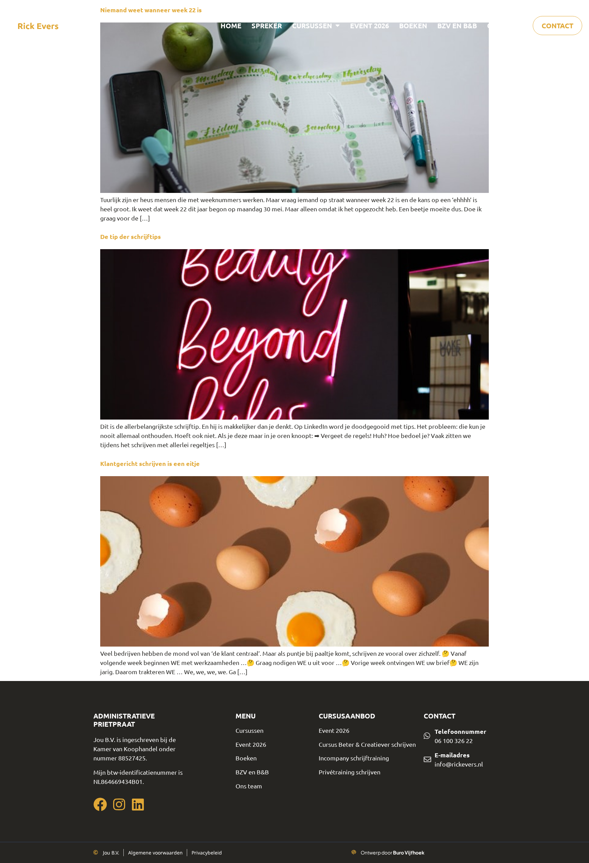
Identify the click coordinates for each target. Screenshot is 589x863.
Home (231, 25)
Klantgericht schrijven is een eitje (150, 463)
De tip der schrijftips (130, 236)
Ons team (505, 25)
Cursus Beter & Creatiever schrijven (367, 744)
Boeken (413, 25)
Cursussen (312, 25)
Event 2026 (369, 25)
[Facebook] (100, 804)
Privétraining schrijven (349, 771)
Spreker (267, 25)
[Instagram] (119, 804)
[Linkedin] (138, 804)
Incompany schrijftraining (354, 757)
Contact (557, 25)
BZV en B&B (457, 25)
